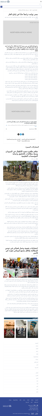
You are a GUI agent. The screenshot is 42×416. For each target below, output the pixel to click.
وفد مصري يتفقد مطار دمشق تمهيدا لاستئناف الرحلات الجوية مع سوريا (21, 331)
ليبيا (37, 383)
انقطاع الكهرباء (14, 17)
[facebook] (34, 405)
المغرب (36, 375)
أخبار (37, 364)
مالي (37, 386)
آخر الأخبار (36, 22)
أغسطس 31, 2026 (32, 335)
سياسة (37, 345)
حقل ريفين (10, 17)
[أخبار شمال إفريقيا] (6, 1)
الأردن (28, 17)
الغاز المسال (20, 17)
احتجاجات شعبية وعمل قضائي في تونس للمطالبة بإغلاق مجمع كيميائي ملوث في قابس (21, 250)
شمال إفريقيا (36, 356)
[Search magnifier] (1, 7)
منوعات (36, 359)
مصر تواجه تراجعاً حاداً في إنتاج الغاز (23, 14)
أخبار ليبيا (36, 367)
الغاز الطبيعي (25, 17)
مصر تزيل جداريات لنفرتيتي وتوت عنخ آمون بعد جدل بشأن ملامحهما (33, 331)
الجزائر (37, 372)
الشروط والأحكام (32, 413)
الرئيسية (36, 343)
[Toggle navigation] (40, 1)
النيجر (37, 378)
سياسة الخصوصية (36, 413)
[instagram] (33, 405)
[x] (36, 405)
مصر (31, 22)
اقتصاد (33, 22)
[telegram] (37, 405)
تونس (37, 391)
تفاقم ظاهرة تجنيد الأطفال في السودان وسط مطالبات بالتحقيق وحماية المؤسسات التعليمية (22, 153)
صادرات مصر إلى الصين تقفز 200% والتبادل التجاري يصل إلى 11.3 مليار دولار (9, 331)
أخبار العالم (36, 362)
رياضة (37, 351)
